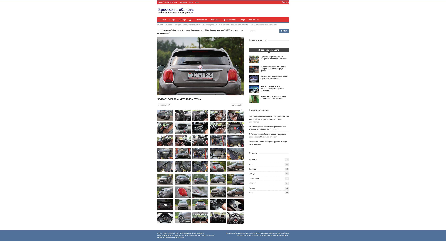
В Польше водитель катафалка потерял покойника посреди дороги (273, 69)
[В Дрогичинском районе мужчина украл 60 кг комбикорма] (254, 79)
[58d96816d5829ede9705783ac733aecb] (165, 115)
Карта (197, 2)
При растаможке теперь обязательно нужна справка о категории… (272, 89)
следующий (236, 105)
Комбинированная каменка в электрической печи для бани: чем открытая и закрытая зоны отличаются (269, 119)
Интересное (202, 20)
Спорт (242, 20)
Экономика (253, 20)
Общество (215, 20)
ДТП (191, 20)
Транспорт (253, 169)
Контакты (183, 2)
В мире (172, 20)
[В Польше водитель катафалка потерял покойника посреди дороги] (254, 69)
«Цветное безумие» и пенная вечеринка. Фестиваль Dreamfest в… (274, 59)
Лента (191, 2)
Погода (251, 174)
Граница (182, 20)
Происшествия (229, 20)
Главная (162, 20)
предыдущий (164, 105)
